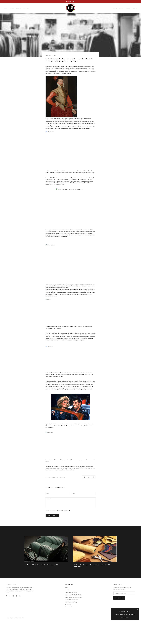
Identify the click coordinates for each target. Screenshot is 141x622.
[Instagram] (13, 596)
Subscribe (119, 597)
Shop (12, 8)
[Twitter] (9, 596)
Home (5, 8)
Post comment (52, 515)
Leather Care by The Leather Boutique (73, 597)
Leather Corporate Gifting (71, 592)
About (19, 8)
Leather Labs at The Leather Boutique (73, 595)
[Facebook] (6, 596)
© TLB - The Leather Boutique (15, 618)
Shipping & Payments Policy (71, 599)
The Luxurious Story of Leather (42, 565)
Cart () (134, 8)
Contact (27, 8)
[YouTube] (19, 596)
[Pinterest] (16, 596)
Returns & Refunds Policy (71, 602)
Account (121, 8)
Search (128, 8)
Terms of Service (69, 607)
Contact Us (67, 590)
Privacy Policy (68, 604)
